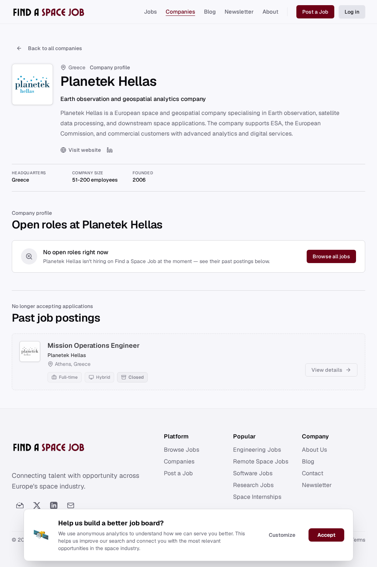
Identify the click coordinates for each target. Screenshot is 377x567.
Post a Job (315, 11)
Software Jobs (252, 473)
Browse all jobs (331, 256)
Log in (352, 11)
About (270, 11)
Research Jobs (253, 485)
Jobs (150, 11)
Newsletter (239, 11)
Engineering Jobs (257, 450)
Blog (210, 11)
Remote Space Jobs (260, 461)
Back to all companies (55, 48)
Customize (282, 535)
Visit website (84, 150)
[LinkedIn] (110, 150)
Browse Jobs (181, 450)
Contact (312, 473)
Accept (326, 535)
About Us (314, 450)
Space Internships (257, 497)
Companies (180, 11)
